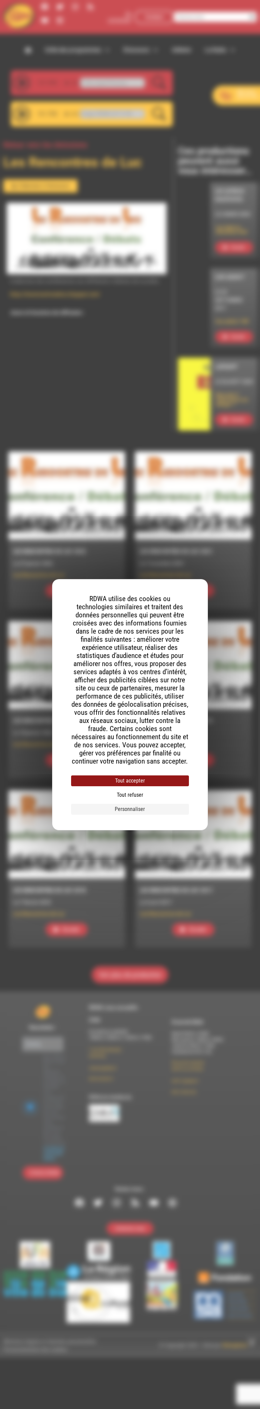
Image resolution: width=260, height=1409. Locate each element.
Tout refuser (130, 795)
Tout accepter (130, 780)
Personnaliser (130, 809)
